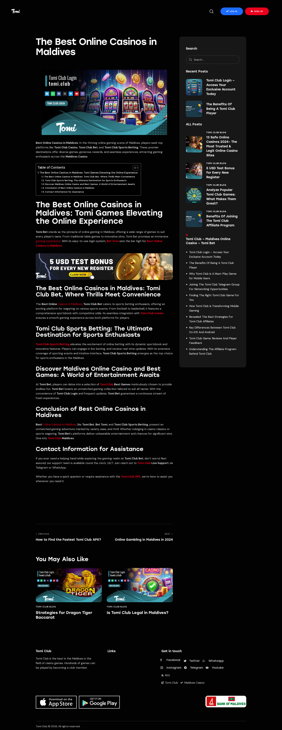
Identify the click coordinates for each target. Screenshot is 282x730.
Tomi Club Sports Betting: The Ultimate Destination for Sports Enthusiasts (85, 180)
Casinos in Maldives (70, 304)
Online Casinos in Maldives (59, 424)
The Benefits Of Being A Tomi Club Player (220, 108)
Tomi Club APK (131, 476)
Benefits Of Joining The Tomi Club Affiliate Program (222, 220)
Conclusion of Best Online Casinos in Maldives (69, 187)
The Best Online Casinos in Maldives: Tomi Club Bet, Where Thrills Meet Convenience (89, 176)
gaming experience (48, 241)
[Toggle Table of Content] (134, 168)
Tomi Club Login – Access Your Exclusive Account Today (220, 87)
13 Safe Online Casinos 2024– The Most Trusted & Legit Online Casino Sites (222, 146)
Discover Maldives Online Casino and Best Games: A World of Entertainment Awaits (90, 184)
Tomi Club (106, 384)
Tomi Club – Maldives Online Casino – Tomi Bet (208, 241)
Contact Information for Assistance (64, 191)
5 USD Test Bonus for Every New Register (220, 172)
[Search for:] (213, 59)
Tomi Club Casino (152, 313)
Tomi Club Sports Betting (53, 344)
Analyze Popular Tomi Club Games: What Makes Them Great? (221, 196)
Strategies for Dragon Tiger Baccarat (64, 615)
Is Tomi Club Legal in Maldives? (137, 612)
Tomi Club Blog (46, 606)
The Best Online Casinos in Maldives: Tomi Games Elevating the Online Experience (88, 172)
